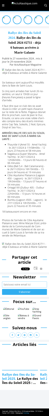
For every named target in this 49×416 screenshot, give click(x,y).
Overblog (26, 413)
